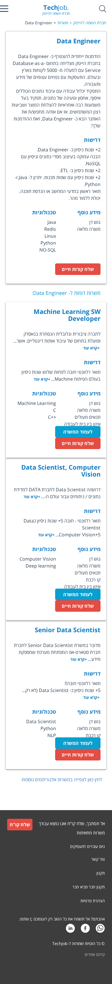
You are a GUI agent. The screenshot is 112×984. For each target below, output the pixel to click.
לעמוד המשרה (77, 432)
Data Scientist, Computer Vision (61, 470)
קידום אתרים (95, 954)
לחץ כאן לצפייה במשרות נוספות (62, 779)
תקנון (100, 873)
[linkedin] (70, 930)
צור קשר (98, 859)
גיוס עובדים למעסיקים (87, 846)
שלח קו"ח (20, 824)
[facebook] (85, 930)
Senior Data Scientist (68, 629)
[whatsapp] (100, 930)
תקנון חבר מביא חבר (88, 887)
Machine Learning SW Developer (67, 315)
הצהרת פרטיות (92, 900)
